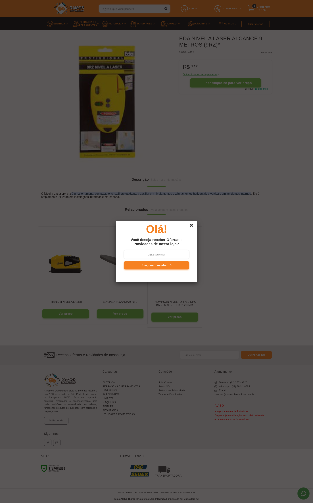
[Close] (193, 226)
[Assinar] (156, 265)
